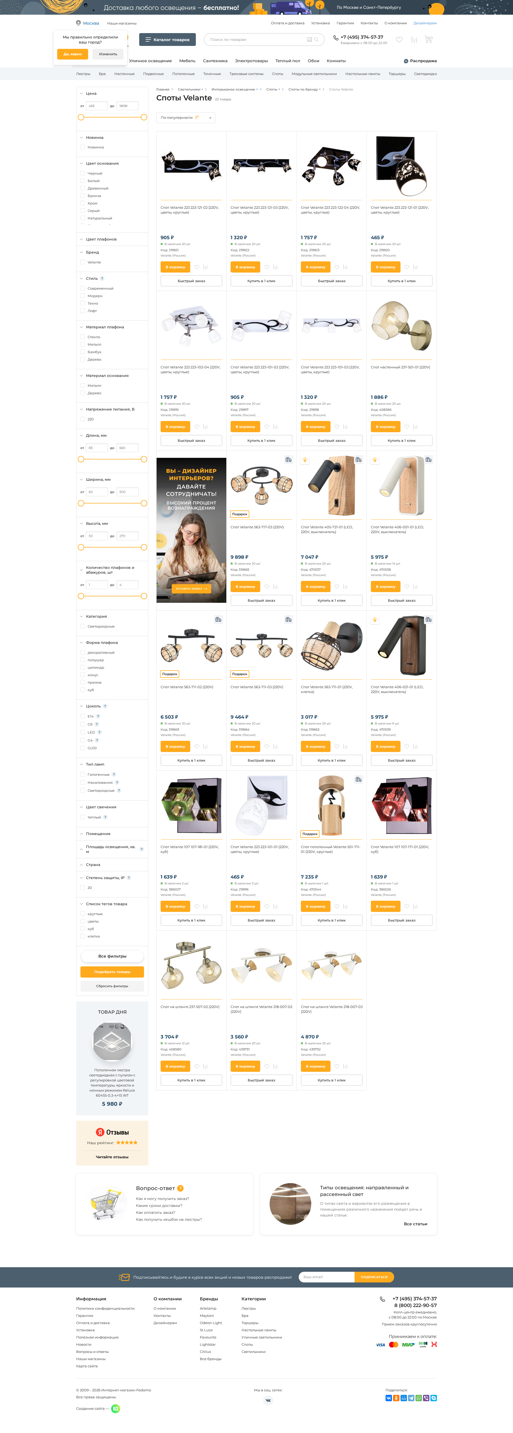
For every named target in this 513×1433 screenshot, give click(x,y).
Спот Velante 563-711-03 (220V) (257, 687)
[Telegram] (411, 1398)
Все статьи (416, 1223)
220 (91, 419)
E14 (91, 716)
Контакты (369, 23)
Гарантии (345, 23)
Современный (101, 288)
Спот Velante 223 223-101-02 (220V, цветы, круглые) (260, 369)
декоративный (101, 652)
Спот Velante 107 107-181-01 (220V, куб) (190, 849)
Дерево (94, 359)
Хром (92, 203)
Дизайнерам (425, 23)
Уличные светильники (262, 1337)
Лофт (92, 311)
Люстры (83, 74)
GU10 (92, 748)
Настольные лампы (362, 74)
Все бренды (210, 1359)
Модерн (95, 296)
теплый (94, 817)
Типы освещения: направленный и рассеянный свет (364, 1191)
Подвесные (153, 74)
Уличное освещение (150, 60)
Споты (277, 74)
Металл (94, 344)
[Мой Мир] (404, 1398)
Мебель (187, 60)
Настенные (124, 74)
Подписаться (374, 1277)
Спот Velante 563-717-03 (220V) (257, 527)
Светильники (254, 1351)
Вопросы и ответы (92, 1351)
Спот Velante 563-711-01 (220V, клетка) (327, 689)
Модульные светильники (314, 74)
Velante (94, 262)
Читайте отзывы (112, 1157)
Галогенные (99, 774)
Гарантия (84, 1315)
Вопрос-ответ (155, 1188)
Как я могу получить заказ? (162, 1198)
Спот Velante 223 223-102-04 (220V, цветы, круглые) (190, 369)
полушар (96, 660)
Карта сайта (87, 1366)
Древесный (98, 188)
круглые (95, 914)
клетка (94, 936)
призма (95, 682)
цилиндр (96, 667)
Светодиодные (101, 626)
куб (91, 690)
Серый (94, 210)
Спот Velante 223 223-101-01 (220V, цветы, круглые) (260, 849)
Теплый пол (287, 60)
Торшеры (397, 74)
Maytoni (207, 1315)
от (82, 106)
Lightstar (208, 1344)
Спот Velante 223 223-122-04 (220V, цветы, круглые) (330, 209)
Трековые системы (246, 74)
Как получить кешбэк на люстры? (169, 1219)
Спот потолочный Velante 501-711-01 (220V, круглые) (330, 849)
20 (90, 887)
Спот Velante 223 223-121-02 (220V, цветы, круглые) (190, 209)
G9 (90, 724)
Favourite (208, 1337)
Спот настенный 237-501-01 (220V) (400, 367)
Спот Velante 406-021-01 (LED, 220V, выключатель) (397, 689)
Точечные (212, 74)
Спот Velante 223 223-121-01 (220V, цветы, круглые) (400, 209)
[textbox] (186, 117)
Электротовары (251, 60)
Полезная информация (97, 1337)
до (112, 106)
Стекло (94, 337)
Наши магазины (91, 1359)
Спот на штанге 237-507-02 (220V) (190, 1007)
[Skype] (433, 1398)
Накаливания (100, 782)
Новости (83, 1344)
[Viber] (426, 1398)
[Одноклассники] (396, 1398)
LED (91, 732)
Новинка (96, 147)
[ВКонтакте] (389, 1398)
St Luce (206, 1330)
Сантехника (215, 60)
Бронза (94, 196)
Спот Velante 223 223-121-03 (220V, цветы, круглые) (260, 209)
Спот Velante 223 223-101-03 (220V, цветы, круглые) (330, 369)
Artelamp (208, 1308)
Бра (102, 74)
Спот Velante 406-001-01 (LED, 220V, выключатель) (397, 529)
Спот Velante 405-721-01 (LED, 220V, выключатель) (327, 529)
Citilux (205, 1351)
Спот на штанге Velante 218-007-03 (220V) (332, 1009)
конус (93, 675)
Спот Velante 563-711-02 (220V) (187, 687)
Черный (95, 173)
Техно (93, 303)
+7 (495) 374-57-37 (362, 37)
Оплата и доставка (288, 23)
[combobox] (185, 117)
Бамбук (95, 352)
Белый (94, 181)
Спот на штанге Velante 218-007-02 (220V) (261, 1009)
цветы (93, 921)
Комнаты (336, 60)
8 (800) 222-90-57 (415, 1305)
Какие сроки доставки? (159, 1205)
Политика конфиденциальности (105, 1308)
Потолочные (183, 74)
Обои (313, 60)
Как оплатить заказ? (155, 1212)
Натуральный (100, 218)
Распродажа (423, 60)
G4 (90, 740)
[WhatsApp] (418, 1398)
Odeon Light (211, 1323)
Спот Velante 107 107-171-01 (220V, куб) (400, 849)
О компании (395, 23)
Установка (320, 23)
